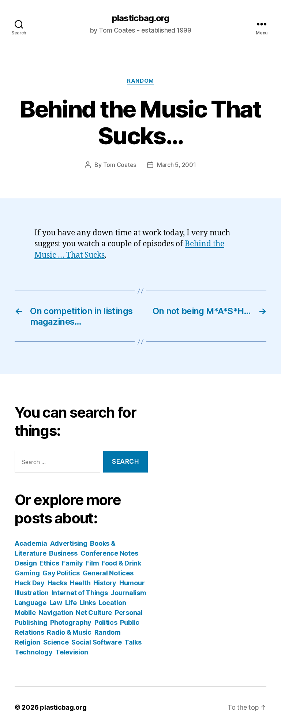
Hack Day (30, 583)
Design (26, 563)
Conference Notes (109, 553)
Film (92, 563)
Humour (132, 583)
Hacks (57, 583)
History (104, 583)
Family (72, 563)
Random (140, 81)
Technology (33, 652)
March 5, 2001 (176, 164)
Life (71, 602)
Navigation (55, 612)
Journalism (128, 593)
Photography (70, 622)
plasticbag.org (140, 18)
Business (63, 553)
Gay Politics (61, 573)
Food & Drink (121, 563)
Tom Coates (119, 164)
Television (71, 652)
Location (112, 602)
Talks (133, 642)
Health (80, 583)
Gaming (27, 573)
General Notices (108, 573)
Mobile (25, 612)
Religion (27, 642)
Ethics (49, 563)
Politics (105, 622)
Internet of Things (80, 593)
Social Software (96, 642)
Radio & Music (69, 632)
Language (30, 602)
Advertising (68, 543)
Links (87, 602)
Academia (31, 543)
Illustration (32, 593)
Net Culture (94, 612)
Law (55, 602)
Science (56, 642)
